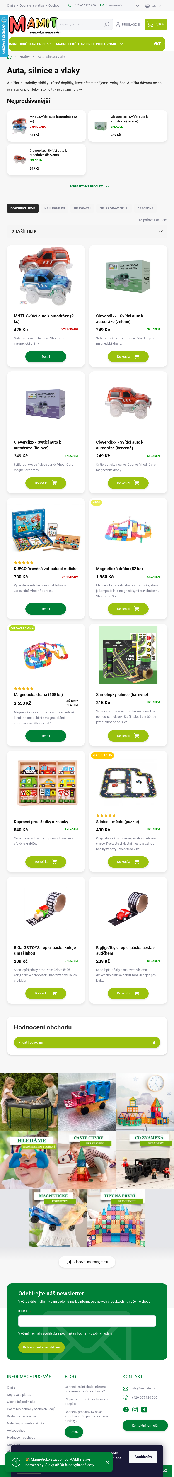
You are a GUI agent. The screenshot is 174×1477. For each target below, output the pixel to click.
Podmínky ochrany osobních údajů (31, 1409)
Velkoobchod (16, 1430)
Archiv (74, 1432)
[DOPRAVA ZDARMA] (46, 657)
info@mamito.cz (143, 1388)
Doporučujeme (22, 208)
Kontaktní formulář (145, 1425)
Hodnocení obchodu (21, 1437)
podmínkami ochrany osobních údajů (86, 1333)
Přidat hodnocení (31, 1042)
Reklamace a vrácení (21, 1416)
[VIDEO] (128, 532)
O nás (11, 5)
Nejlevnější (54, 208)
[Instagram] (135, 1408)
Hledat (106, 24)
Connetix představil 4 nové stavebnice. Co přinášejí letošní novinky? (86, 1416)
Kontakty (13, 1445)
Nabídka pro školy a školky (25, 1423)
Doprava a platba (32, 5)
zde (118, 1458)
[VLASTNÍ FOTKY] (128, 784)
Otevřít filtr (24, 231)
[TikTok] (144, 1408)
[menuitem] (29, 44)
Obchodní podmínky (21, 1402)
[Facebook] (126, 1408)
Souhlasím (143, 1457)
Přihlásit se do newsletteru (41, 1347)
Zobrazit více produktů (87, 186)
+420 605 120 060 (144, 1397)
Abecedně (145, 208)
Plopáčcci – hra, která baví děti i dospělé (87, 1401)
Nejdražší (82, 208)
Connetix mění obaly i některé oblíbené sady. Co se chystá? (85, 1389)
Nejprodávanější (114, 208)
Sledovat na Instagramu (91, 1262)
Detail (46, 356)
